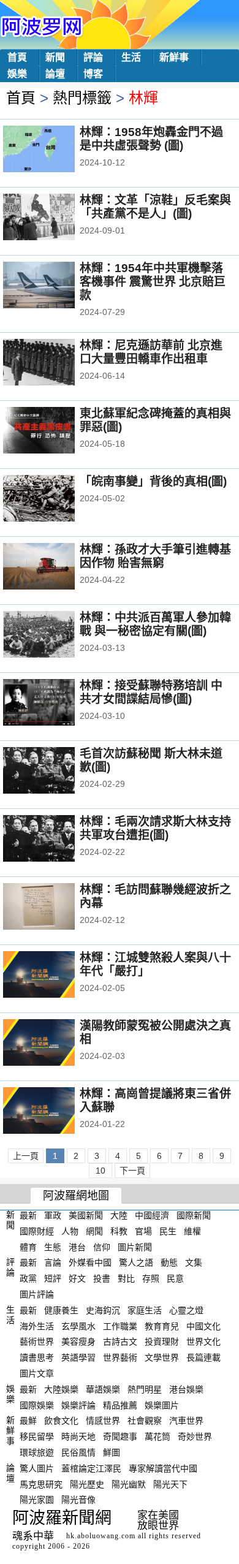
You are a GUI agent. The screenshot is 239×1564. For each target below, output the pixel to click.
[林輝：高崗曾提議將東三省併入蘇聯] (55, 1111)
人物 (69, 1231)
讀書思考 (37, 1357)
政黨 (28, 1278)
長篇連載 (203, 1357)
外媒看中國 (90, 1262)
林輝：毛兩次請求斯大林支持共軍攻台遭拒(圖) (155, 828)
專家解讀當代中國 (163, 1468)
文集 (193, 1262)
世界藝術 (120, 1357)
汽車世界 (186, 1420)
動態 (169, 1262)
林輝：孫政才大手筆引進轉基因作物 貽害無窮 (155, 556)
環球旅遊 (37, 1452)
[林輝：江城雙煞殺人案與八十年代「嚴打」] (55, 975)
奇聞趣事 (120, 1436)
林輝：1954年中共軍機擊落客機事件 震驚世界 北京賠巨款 (153, 282)
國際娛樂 (37, 1405)
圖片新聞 (135, 1246)
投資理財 (162, 1341)
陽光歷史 (87, 1484)
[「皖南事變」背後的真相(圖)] (55, 499)
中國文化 (203, 1326)
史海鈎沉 (103, 1310)
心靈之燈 (186, 1310)
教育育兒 (162, 1326)
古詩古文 (120, 1341)
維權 (192, 1231)
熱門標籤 (82, 97)
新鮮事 (174, 57)
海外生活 (37, 1326)
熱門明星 (144, 1389)
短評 (52, 1278)
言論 (52, 1262)
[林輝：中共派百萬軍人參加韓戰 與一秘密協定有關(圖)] (55, 635)
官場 (143, 1231)
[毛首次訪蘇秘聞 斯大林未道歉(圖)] (55, 771)
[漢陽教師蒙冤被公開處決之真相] (55, 1043)
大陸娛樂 (61, 1389)
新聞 (55, 57)
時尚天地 (78, 1436)
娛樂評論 (78, 1405)
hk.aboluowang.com (100, 1536)
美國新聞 (86, 1215)
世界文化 (203, 1341)
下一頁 (132, 1170)
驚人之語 (136, 1262)
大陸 (118, 1215)
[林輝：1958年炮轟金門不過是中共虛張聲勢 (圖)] (55, 150)
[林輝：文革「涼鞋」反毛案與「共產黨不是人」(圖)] (55, 218)
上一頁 (26, 1156)
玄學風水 (78, 1326)
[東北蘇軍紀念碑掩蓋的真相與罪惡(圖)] (55, 431)
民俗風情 (78, 1452)
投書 (101, 1278)
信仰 (101, 1246)
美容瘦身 (78, 1341)
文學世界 (162, 1357)
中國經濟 (152, 1215)
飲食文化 (61, 1420)
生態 (52, 1246)
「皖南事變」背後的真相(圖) (153, 481)
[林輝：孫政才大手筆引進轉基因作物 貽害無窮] (55, 567)
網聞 (94, 1231)
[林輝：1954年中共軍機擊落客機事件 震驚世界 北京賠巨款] (55, 286)
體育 (28, 1246)
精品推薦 (120, 1405)
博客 (93, 74)
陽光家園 (37, 1500)
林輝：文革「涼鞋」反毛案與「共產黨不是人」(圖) (155, 207)
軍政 (52, 1215)
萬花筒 (157, 1436)
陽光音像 (78, 1500)
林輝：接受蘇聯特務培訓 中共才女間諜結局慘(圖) (151, 692)
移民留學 (37, 1436)
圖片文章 (37, 1373)
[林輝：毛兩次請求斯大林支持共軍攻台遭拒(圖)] (55, 839)
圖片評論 (37, 1294)
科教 (118, 1231)
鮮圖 (111, 1452)
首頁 (17, 57)
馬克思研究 (41, 1484)
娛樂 (17, 74)
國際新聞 (193, 1215)
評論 (93, 57)
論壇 (55, 74)
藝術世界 (37, 1341)
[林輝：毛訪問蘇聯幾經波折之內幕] (55, 907)
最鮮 (28, 1420)
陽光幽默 (129, 1484)
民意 (175, 1278)
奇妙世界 (195, 1436)
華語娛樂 (103, 1389)
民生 (167, 1231)
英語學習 (78, 1357)
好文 (77, 1278)
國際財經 (37, 1231)
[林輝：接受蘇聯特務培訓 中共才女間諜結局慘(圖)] (55, 703)
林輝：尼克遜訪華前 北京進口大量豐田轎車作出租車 (151, 352)
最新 (28, 1215)
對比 (126, 1278)
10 (100, 1170)
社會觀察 (144, 1420)
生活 (131, 57)
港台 (77, 1246)
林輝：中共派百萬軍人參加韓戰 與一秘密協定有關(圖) (155, 624)
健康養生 (61, 1310)
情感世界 (103, 1420)
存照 (150, 1278)
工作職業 (120, 1326)
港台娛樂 (186, 1389)
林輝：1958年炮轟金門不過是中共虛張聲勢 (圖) (151, 139)
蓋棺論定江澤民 (91, 1468)
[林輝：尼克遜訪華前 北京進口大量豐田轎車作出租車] (55, 363)
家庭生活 (144, 1310)
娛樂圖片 (162, 1405)
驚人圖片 (37, 1468)
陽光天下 (170, 1484)
